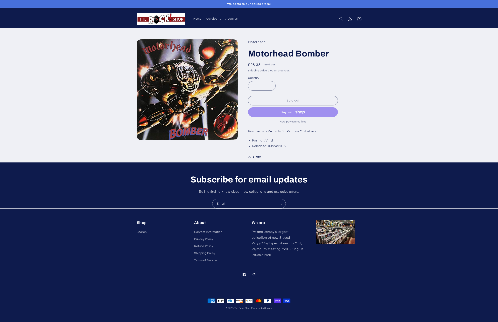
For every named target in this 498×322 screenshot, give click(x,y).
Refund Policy (203, 246)
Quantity (253, 78)
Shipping (253, 70)
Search (142, 232)
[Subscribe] (281, 203)
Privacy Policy (203, 239)
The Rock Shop (242, 308)
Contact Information (208, 232)
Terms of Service (205, 260)
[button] (213, 19)
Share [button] (257, 156)
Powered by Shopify (261, 308)
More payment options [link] (293, 122)
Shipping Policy (204, 253)
